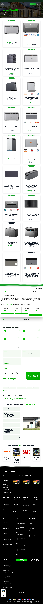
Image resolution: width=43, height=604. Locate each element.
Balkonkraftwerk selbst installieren (7, 584)
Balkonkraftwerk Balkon (7, 544)
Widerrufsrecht (32, 530)
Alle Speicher (6, 363)
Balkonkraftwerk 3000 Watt (20, 539)
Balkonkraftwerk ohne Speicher (6, 509)
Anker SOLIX (35, 499)
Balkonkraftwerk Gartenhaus (6, 533)
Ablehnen (8, 314)
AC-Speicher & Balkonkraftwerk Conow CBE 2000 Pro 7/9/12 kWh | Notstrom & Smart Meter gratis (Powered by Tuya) (31, 274)
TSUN (34, 509)
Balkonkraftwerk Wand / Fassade (7, 525)
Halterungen (25, 510)
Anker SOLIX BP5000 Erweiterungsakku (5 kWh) (12, 243)
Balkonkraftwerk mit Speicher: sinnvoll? (7, 570)
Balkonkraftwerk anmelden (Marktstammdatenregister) (8, 573)
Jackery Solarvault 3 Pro (11, 126)
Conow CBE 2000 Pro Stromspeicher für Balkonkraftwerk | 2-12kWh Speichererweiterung (11, 274)
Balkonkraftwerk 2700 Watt (20, 543)
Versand (39, 601)
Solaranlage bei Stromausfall (12, 399)
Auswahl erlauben (21, 314)
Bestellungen (15, 506)
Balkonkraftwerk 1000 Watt (20, 554)
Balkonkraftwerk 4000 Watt (20, 531)
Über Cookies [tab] (35, 291)
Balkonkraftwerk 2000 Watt (16, 460)
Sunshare (34, 506)
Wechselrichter (26, 503)
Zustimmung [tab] (7, 291)
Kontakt (30, 521)
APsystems (35, 511)
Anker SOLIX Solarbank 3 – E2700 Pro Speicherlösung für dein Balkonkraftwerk (31, 41)
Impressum (38, 602)
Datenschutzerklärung (30, 601)
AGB (36, 601)
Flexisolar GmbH (11, 601)
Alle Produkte (15, 504)
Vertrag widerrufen (21, 560)
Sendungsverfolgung (17, 499)
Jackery (6, 458)
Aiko (33, 513)
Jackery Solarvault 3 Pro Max (11, 39)
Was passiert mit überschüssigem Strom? (15, 398)
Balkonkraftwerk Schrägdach (6, 529)
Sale (25, 458)
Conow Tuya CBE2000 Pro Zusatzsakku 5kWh (11, 98)
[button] (38, 4)
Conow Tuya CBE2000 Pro (31, 126)
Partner (14, 511)
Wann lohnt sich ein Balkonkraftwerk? (7, 581)
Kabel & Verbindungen (25, 500)
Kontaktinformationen (32, 602)
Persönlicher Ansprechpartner (35, 560)
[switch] (16, 310)
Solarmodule (25, 507)
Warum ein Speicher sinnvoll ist (13, 397)
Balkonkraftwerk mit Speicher (10, 378)
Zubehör (5, 390)
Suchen (30, 523)
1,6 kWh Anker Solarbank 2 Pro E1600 (12, 215)
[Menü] (5, 589)
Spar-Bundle (5, 499)
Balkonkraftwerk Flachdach (6, 536)
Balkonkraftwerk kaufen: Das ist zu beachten (8, 566)
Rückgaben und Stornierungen (32, 536)
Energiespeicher (26, 505)
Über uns (14, 509)
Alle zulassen (35, 314)
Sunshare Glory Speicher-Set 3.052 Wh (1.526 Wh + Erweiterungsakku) (11, 69)
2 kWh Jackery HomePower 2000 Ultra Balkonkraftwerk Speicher (31, 156)
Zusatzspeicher (17, 379)
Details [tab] (21, 291)
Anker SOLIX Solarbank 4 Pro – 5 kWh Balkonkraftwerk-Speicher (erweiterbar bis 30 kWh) (31, 244)
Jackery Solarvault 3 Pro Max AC (31, 69)
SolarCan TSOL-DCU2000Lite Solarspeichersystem (31, 215)
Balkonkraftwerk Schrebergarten (6, 522)
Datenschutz (32, 528)
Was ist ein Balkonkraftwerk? (6, 562)
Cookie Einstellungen (33, 533)
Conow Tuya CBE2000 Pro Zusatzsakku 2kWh (31, 186)
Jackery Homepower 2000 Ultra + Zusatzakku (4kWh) (31, 98)
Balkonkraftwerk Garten (7, 539)
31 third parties (9, 304)
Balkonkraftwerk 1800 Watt (20, 550)
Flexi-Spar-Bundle (19, 521)
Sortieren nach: (19, 18)
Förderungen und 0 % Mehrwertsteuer (7, 588)
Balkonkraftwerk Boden (7, 541)
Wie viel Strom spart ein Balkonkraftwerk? (8, 577)
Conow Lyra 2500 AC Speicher (11, 155)
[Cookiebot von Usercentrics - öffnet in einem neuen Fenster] (37, 288)
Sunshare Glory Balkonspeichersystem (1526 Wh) (11, 186)
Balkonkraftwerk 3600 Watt (20, 535)
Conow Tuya (35, 504)
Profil (14, 513)
